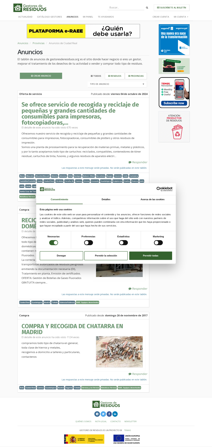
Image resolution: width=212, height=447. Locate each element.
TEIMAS (127, 430)
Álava (22, 176)
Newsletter (130, 421)
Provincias (39, 43)
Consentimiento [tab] (59, 199)
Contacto (115, 421)
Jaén (142, 181)
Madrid (47, 302)
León (22, 186)
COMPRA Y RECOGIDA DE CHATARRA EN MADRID (72, 329)
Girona (86, 181)
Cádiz (125, 176)
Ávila (70, 176)
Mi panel (88, 16)
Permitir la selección (106, 255)
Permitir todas (150, 255)
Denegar (61, 255)
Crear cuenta (161, 16)
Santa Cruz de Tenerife (30, 191)
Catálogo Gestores (49, 16)
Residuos (115, 75)
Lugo (34, 186)
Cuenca (78, 181)
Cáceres (117, 176)
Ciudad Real (49, 181)
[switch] (88, 242)
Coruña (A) (69, 181)
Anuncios (72, 16)
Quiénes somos (83, 421)
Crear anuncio (42, 75)
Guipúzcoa (117, 181)
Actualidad (25, 16)
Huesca (135, 181)
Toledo (55, 302)
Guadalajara (105, 181)
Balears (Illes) (89, 176)
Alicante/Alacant (42, 176)
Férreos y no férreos (90, 387)
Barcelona (100, 176)
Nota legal (101, 421)
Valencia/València (67, 302)
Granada (95, 181)
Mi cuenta (180, 16)
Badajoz (77, 176)
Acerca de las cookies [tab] (153, 199)
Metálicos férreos (27, 196)
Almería (54, 176)
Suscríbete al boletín (173, 7)
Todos (97, 75)
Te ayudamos (106, 16)
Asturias (63, 176)
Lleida (28, 186)
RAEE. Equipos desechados (87, 302)
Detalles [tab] (106, 199)
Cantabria (134, 176)
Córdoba (59, 181)
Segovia (68, 387)
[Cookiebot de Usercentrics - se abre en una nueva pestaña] (158, 189)
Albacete (30, 176)
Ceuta (39, 181)
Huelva (127, 181)
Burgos (110, 176)
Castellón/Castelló (27, 181)
